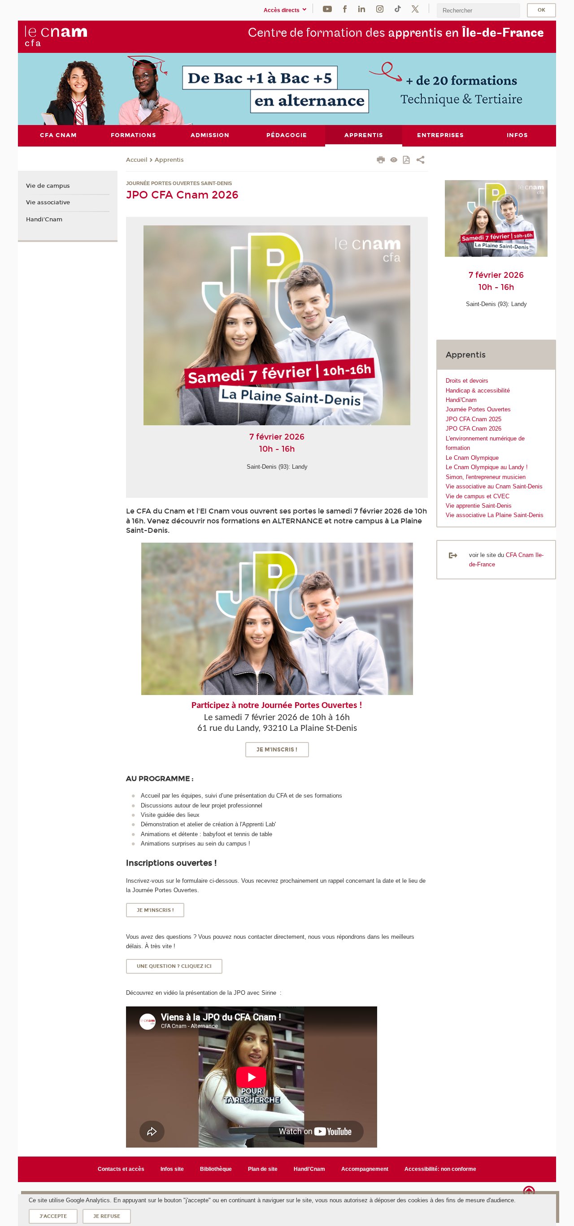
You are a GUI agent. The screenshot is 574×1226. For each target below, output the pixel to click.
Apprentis (169, 160)
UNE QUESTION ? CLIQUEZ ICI (174, 966)
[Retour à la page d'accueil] (55, 36)
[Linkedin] (361, 8)
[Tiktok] (398, 8)
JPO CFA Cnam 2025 (473, 419)
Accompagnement (364, 1169)
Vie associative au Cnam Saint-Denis (494, 486)
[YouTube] (327, 8)
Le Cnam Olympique (472, 457)
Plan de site (263, 1169)
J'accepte (53, 1216)
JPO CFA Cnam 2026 (473, 428)
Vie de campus (48, 186)
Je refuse (106, 1216)
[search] (478, 10)
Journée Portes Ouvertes (478, 409)
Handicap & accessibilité (478, 390)
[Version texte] (394, 160)
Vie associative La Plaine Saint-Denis (495, 515)
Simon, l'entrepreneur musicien (486, 477)
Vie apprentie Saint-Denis (479, 505)
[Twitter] (415, 8)
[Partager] (420, 160)
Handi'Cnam (461, 400)
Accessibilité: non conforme (440, 1169)
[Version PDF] (407, 160)
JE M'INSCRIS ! (277, 750)
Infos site (172, 1169)
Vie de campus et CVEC (477, 496)
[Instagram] (380, 8)
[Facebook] (345, 8)
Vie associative (48, 202)
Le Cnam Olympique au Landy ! (487, 467)
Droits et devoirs (467, 380)
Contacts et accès (121, 1169)
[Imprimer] (381, 160)
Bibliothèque (216, 1169)
